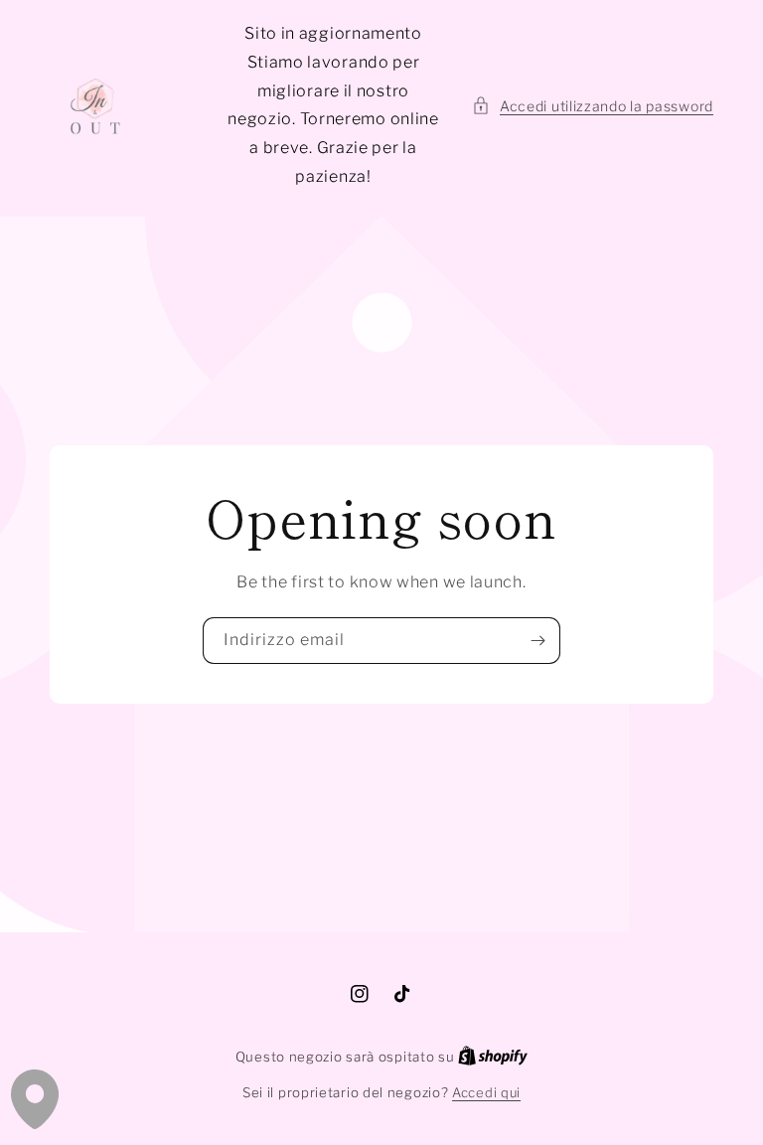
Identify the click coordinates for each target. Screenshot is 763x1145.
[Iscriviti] (537, 640)
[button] (592, 105)
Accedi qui (486, 1092)
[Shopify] (493, 1056)
